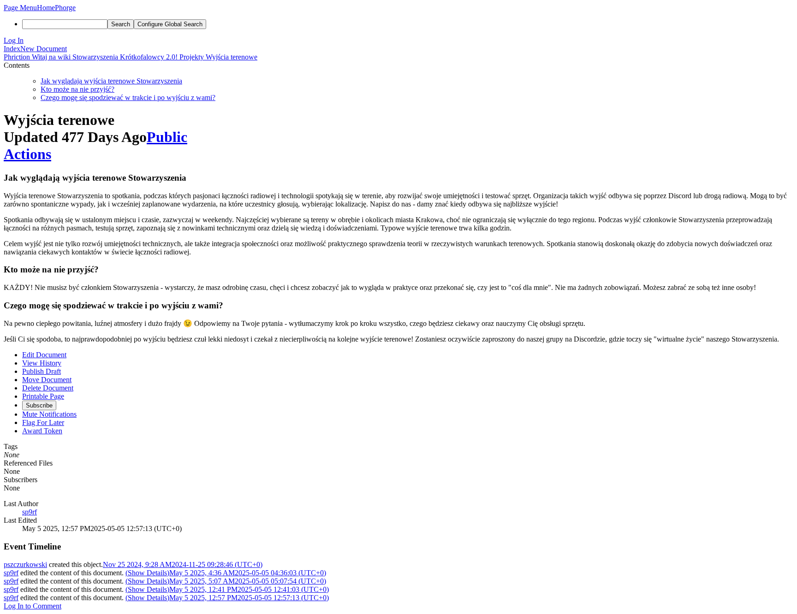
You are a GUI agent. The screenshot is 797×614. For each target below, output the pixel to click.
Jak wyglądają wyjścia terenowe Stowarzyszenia (111, 81)
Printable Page (43, 396)
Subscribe (39, 405)
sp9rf (29, 512)
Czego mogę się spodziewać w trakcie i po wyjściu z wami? (128, 97)
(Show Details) (147, 573)
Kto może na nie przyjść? (77, 89)
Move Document (46, 380)
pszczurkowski (25, 564)
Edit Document (44, 355)
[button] (20, 8)
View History (41, 363)
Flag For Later (43, 422)
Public (167, 137)
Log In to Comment (32, 606)
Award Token (42, 431)
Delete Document (47, 388)
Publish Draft (41, 371)
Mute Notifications (49, 414)
